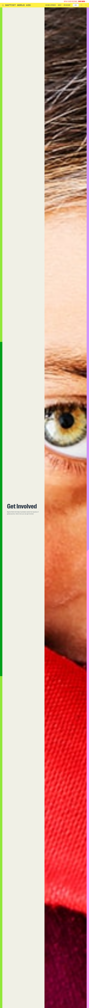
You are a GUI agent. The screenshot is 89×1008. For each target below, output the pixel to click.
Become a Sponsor (50, 5)
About (59, 5)
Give (76, 5)
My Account (67, 5)
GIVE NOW (81, 1)
